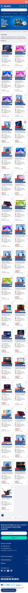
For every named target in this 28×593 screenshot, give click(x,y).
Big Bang (8, 85)
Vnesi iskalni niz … (11, 9)
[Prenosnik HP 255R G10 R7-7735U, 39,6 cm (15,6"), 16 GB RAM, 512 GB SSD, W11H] (20, 131)
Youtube (8, 571)
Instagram (5, 571)
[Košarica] (26, 6)
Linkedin (11, 571)
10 (9, 518)
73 (15, 518)
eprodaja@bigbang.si (6, 548)
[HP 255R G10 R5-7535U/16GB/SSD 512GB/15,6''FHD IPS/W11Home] (7, 55)
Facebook (2, 571)
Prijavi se (14, 538)
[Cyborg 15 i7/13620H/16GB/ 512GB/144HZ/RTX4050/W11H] (7, 394)
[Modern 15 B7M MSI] (7, 498)
